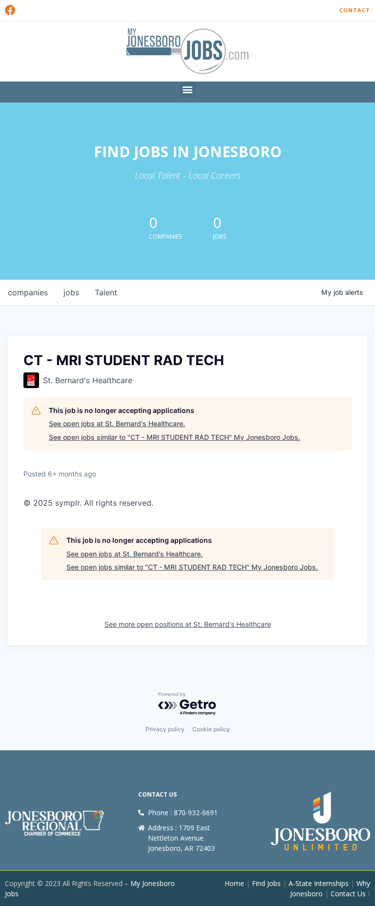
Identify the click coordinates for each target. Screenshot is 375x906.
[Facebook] (10, 10)
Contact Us (348, 893)
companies (28, 292)
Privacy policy (165, 729)
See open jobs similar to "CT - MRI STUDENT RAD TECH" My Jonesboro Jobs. (174, 437)
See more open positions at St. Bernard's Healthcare (187, 624)
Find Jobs (266, 883)
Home (234, 883)
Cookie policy (211, 729)
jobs (71, 292)
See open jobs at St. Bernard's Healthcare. (117, 423)
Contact (354, 10)
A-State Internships (319, 883)
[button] (188, 90)
